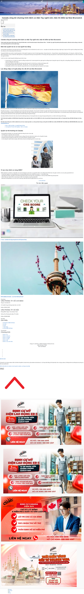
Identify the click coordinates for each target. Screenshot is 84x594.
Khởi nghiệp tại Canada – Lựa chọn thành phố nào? (12, 296)
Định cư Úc (5, 334)
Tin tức (4, 325)
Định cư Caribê (6, 338)
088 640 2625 (3, 358)
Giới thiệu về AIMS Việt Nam (9, 322)
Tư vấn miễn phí (42, 180)
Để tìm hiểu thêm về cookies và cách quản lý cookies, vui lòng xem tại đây (15, 366)
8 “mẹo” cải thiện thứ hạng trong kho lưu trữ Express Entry (14, 239)
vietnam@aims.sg (5, 123)
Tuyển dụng (5, 326)
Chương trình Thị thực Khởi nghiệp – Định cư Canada (16, 126)
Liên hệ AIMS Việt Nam (8, 328)
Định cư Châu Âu (6, 336)
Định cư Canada (6, 337)
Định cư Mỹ (5, 340)
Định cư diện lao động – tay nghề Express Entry (15, 125)
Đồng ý (1, 368)
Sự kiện (4, 324)
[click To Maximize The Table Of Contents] (2, 22)
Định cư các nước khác (8, 341)
